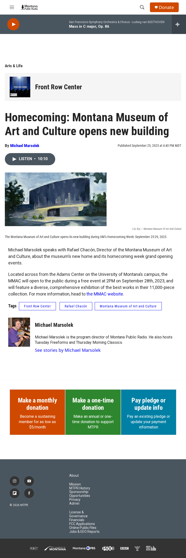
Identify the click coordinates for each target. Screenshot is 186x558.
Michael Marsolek (24, 145)
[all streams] (179, 24)
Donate (166, 7)
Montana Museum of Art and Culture (128, 306)
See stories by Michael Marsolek (68, 350)
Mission (75, 484)
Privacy (74, 499)
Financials (76, 520)
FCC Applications (82, 524)
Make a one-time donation (93, 404)
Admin (74, 503)
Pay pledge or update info (148, 404)
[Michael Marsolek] (19, 332)
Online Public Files (82, 528)
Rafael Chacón (76, 306)
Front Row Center (58, 87)
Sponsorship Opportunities (79, 494)
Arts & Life (14, 65)
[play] (13, 24)
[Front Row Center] (20, 87)
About (74, 475)
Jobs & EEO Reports (84, 531)
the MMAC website (104, 293)
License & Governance (78, 514)
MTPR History (79, 488)
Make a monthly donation (37, 404)
